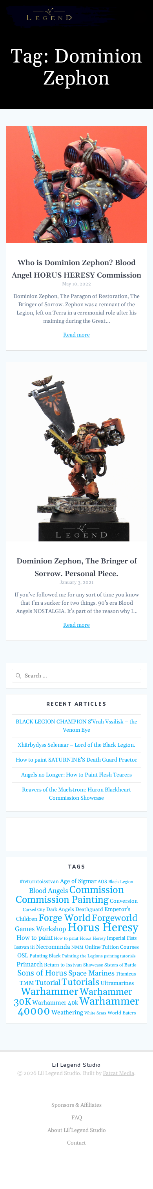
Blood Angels (48, 891)
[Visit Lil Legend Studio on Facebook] (74, 833)
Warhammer (49, 991)
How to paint (34, 938)
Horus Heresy (102, 927)
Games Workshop (40, 929)
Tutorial (47, 982)
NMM (77, 947)
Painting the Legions (82, 956)
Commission (96, 890)
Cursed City (34, 910)
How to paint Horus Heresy (80, 938)
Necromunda (53, 947)
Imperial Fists (122, 938)
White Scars (95, 1013)
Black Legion (120, 882)
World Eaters (121, 1013)
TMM (27, 983)
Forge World (64, 918)
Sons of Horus (42, 973)
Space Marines (91, 973)
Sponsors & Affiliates (76, 1105)
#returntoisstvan (39, 881)
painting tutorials (120, 956)
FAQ (76, 1117)
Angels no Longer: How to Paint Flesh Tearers (76, 775)
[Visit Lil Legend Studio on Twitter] (55, 833)
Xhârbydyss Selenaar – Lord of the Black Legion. (76, 745)
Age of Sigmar (78, 881)
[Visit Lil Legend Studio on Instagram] (93, 833)
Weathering (67, 1012)
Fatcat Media (118, 1073)
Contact (76, 1143)
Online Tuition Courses (112, 947)
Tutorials (80, 982)
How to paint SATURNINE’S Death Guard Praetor (76, 760)
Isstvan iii (24, 947)
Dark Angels (60, 909)
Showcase (93, 965)
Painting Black (45, 956)
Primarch (29, 964)
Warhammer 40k (55, 1003)
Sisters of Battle (120, 965)
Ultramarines (117, 983)
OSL (22, 955)
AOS (102, 882)
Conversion (124, 901)
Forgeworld (114, 918)
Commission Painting (62, 900)
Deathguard (89, 909)
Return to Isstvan (63, 965)
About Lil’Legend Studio (76, 1130)
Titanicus (126, 974)
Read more (76, 335)
